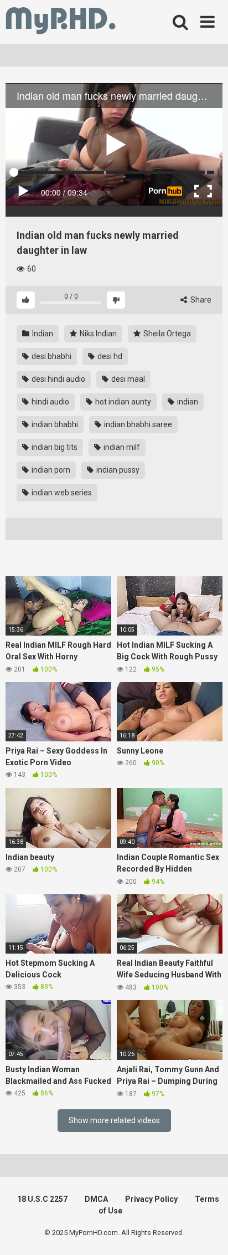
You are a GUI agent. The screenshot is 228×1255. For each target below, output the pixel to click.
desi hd (109, 356)
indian (186, 401)
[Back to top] (207, 1232)
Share (200, 299)
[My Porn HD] (61, 22)
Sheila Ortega (166, 333)
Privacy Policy (151, 1199)
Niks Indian (97, 333)
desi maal (127, 379)
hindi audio (49, 401)
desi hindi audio (57, 379)
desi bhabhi (50, 356)
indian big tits (53, 447)
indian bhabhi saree (137, 424)
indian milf (121, 447)
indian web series (61, 492)
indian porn (50, 469)
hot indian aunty (122, 401)
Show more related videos (114, 1120)
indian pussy (117, 469)
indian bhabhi (54, 424)
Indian (41, 333)
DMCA (96, 1199)
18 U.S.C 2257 (42, 1199)
